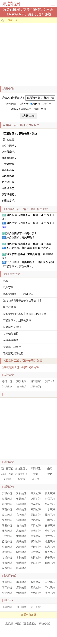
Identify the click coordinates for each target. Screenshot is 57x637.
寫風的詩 (7, 504)
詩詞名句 (21, 381)
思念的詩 (21, 547)
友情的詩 (36, 557)
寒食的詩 (21, 531)
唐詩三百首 (7, 468)
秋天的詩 (7, 499)
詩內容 (48, 104)
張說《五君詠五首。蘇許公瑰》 (34, 624)
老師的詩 (7, 557)
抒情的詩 (7, 541)
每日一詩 (7, 381)
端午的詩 (50, 531)
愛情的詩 (36, 547)
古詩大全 (11, 4)
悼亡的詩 (36, 552)
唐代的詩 (21, 587)
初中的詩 (21, 607)
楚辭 (49, 474)
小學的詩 (7, 607)
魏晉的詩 (36, 582)
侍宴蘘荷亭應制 (12, 327)
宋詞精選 (36, 468)
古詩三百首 (21, 468)
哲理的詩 (7, 552)
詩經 (35, 474)
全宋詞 (21, 479)
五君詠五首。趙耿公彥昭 (17, 320)
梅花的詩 (36, 504)
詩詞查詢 (7, 387)
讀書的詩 (7, 563)
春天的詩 (36, 493)
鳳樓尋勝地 (9, 307)
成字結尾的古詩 (30, 367)
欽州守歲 (8, 287)
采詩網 (9, 624)
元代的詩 (21, 593)
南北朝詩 (50, 582)
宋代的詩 (50, 587)
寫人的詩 (50, 552)
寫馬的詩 (36, 520)
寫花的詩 (21, 504)
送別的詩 (50, 541)
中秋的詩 (21, 536)
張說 (4, 227)
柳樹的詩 (21, 509)
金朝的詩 (7, 593)
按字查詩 (21, 387)
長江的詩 (36, 515)
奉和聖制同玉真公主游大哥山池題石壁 (24, 314)
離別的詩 (36, 541)
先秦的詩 (7, 582)
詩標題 (36, 104)
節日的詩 (36, 525)
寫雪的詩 (50, 499)
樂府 (49, 468)
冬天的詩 (21, 499)
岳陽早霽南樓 (10, 340)
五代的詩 (36, 587)
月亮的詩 (36, 509)
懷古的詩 (50, 536)
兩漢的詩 (21, 582)
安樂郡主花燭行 (12, 347)
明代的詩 (36, 593)
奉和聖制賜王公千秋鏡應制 (18, 294)
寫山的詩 (7, 515)
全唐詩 (7, 479)
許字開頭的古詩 (10, 367)
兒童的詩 (7, 520)
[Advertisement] (28, 54)
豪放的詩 (7, 568)
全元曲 (35, 479)
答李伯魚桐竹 (10, 334)
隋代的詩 (7, 587)
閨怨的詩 (21, 552)
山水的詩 (50, 509)
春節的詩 (50, 525)
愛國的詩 (21, 541)
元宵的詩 (7, 531)
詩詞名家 (36, 381)
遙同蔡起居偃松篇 (13, 353)
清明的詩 (36, 531)
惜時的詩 (21, 563)
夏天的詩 (50, 493)
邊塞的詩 (7, 525)
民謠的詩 (21, 568)
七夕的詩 (7, 536)
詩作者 (24, 104)
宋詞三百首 (7, 474)
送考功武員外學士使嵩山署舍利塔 (22, 301)
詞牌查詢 (36, 387)
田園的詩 (50, 520)
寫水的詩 (21, 515)
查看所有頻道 (28, 615)
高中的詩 (36, 607)
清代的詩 (50, 593)
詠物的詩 (21, 493)
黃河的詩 (50, 515)
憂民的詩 (36, 563)
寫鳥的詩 (21, 520)
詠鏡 (5, 281)
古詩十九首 (21, 474)
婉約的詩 (50, 563)
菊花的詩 (7, 509)
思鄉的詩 (7, 547)
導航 (53, 4)
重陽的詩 (36, 536)
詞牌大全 (50, 381)
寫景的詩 (7, 493)
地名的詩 (21, 525)
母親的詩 (21, 557)
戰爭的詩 (50, 557)
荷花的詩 (50, 504)
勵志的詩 (50, 547)
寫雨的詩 (36, 499)
